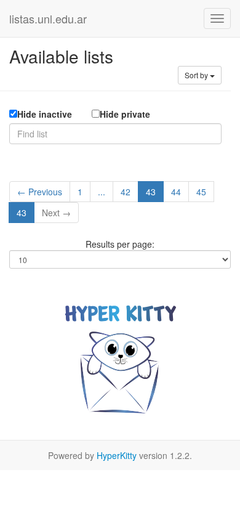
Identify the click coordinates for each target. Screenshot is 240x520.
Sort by (197, 75)
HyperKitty (117, 455)
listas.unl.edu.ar (48, 18)
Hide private (125, 114)
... (101, 191)
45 (201, 191)
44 (176, 191)
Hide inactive (44, 114)
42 (125, 191)
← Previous (39, 191)
